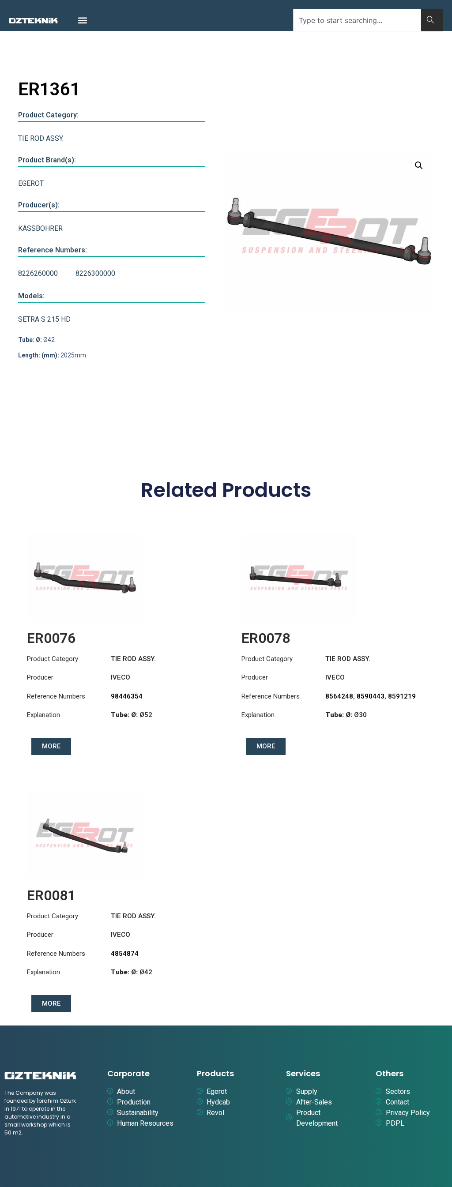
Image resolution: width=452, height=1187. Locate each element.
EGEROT (31, 183)
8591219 (402, 696)
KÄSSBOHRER (40, 228)
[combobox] (357, 20)
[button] (82, 20)
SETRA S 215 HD (44, 319)
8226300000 (95, 273)
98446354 (127, 696)
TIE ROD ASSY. (41, 138)
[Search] (432, 20)
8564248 (339, 696)
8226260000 (38, 273)
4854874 (125, 954)
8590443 (370, 696)
